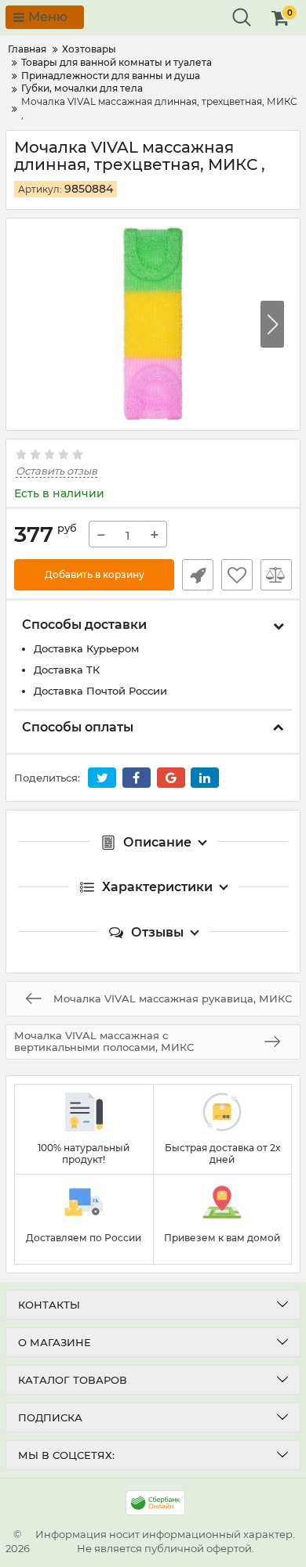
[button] (272, 324)
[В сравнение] (276, 574)
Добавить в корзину (94, 574)
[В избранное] (237, 574)
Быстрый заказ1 (197, 574)
